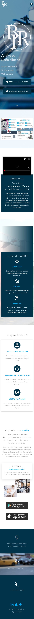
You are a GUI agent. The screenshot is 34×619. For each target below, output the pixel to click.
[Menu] (31, 4)
